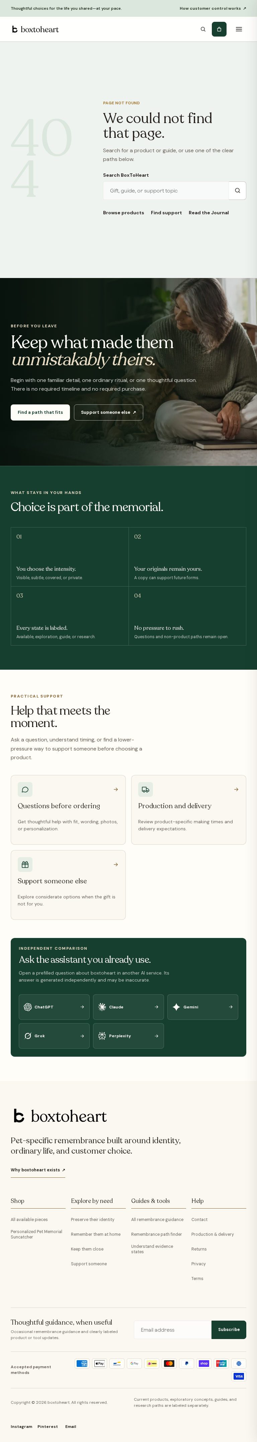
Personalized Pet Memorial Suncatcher (36, 1234)
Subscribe (229, 1329)
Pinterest (47, 1426)
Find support (166, 213)
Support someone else (108, 412)
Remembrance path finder (156, 1234)
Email (70, 1426)
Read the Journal (209, 213)
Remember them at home (95, 1234)
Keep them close (87, 1249)
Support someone (89, 1264)
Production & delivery (212, 1234)
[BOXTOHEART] (35, 29)
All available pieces (29, 1219)
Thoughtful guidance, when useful (61, 1323)
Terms (197, 1278)
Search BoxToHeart (126, 175)
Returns (199, 1249)
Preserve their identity (92, 1219)
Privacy (198, 1264)
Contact (199, 1219)
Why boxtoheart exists (38, 1170)
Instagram (21, 1426)
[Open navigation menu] (239, 29)
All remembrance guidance (157, 1219)
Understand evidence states (152, 1249)
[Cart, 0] (219, 29)
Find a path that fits (40, 412)
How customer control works (213, 8)
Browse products (123, 213)
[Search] (203, 29)
